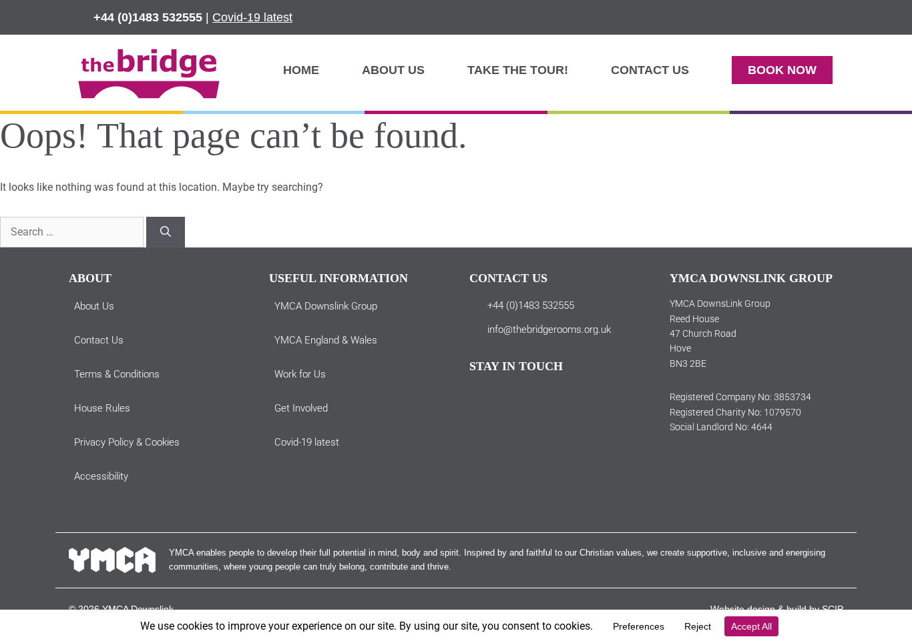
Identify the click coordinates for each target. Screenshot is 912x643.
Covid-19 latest (252, 17)
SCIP (832, 609)
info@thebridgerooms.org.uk (549, 330)
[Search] (165, 232)
